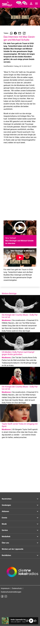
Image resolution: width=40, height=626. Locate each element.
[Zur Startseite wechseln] (7, 4)
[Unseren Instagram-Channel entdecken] (5, 596)
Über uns (5, 543)
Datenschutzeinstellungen (11, 592)
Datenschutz (17, 588)
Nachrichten (6, 499)
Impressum (5, 588)
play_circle (31, 620)
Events (4, 518)
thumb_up (35, 620)
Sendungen (6, 505)
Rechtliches (6, 555)
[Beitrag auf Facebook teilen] (15, 33)
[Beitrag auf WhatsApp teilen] (11, 33)
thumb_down (27, 620)
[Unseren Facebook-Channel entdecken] (2, 596)
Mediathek (6, 536)
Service (5, 530)
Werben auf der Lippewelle (12, 549)
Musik (4, 524)
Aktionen (5, 511)
